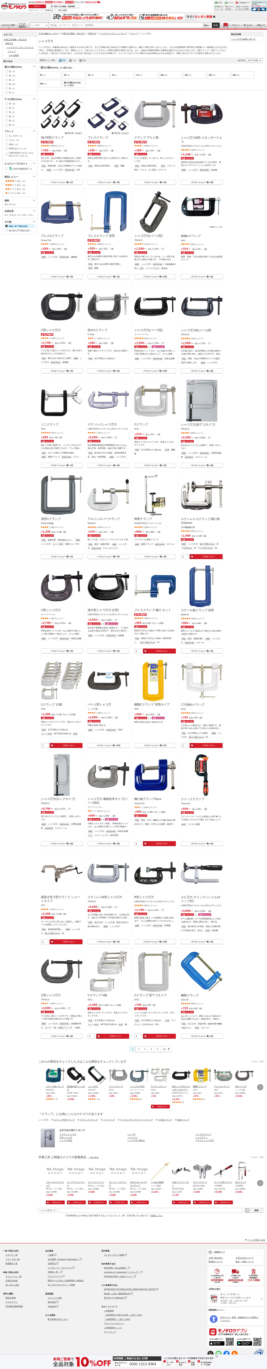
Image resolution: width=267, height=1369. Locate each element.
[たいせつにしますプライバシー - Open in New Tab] (258, 1354)
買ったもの (248, 25)
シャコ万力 (35, 25)
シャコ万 (131, 1134)
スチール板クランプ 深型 (197, 610)
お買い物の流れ (216, 1258)
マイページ (34, 10)
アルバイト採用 (55, 1298)
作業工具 (92, 33)
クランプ (134, 33)
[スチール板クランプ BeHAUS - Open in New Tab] (55, 1075)
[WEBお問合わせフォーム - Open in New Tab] (219, 6)
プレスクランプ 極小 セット (152, 610)
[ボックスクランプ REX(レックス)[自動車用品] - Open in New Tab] (97, 1171)
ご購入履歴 (62, 10)
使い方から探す (13, 1285)
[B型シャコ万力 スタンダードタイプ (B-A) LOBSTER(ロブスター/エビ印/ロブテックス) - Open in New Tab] (181, 1075)
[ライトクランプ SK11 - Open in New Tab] (118, 1075)
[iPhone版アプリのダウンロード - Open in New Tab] (221, 1342)
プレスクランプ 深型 (101, 235)
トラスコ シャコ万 (67, 1134)
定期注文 (49, 10)
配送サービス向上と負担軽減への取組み (66, 1280)
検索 (216, 25)
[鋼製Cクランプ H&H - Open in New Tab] (202, 1075)
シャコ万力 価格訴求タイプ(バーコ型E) (107, 800)
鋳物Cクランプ (191, 236)
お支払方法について (245, 1258)
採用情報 (49, 1293)
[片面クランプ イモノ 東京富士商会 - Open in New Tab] (181, 1171)
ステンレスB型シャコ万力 (105, 897)
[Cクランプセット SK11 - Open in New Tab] (160, 1075)
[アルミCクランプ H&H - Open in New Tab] (223, 1075)
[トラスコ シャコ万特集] (47, 1146)
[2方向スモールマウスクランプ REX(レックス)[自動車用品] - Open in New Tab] (139, 1171)
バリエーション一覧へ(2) (202, 843)
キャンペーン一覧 (14, 1276)
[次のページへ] (260, 1087)
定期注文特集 (12, 1281)
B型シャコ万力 (144, 897)
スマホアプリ (12, 1302)
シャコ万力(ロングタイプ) (58, 799)
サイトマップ (110, 1332)
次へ (165, 1049)
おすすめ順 (253, 60)
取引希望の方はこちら (58, 1319)
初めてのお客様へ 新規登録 (64, 6)
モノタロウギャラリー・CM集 (61, 1285)
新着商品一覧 (12, 1263)
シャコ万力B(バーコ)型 (196, 330)
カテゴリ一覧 (12, 1255)
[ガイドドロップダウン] (243, 8)
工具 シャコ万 (65, 1137)
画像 (64, 60)
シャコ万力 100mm (136, 1140)
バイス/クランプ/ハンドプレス (112, 33)
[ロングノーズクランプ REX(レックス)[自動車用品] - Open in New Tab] (118, 1171)
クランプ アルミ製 (146, 137)
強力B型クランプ (52, 137)
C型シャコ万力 (51, 330)
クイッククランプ (192, 799)
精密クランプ (143, 518)
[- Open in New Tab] (217, 1275)
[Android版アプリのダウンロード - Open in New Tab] (250, 1342)
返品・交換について (245, 1261)
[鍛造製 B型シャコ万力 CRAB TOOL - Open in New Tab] (76, 1075)
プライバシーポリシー (114, 1323)
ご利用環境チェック (113, 1328)
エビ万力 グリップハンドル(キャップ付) (201, 899)
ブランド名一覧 (13, 1259)
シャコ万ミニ (201, 1137)
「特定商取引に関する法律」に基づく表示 (123, 1315)
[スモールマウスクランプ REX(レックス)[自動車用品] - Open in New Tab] (55, 1171)
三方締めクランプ (192, 704)
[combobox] (126, 25)
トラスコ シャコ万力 (204, 1140)
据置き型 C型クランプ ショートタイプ (60, 899)
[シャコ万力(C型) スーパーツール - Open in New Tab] (139, 1075)
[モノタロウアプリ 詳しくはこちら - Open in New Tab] (235, 1332)
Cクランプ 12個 (51, 704)
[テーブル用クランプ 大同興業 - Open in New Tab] (223, 1171)
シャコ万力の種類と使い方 (243, 39)
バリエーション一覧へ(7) (62, 182)
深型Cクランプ (51, 518)
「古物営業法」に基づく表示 (117, 1319)
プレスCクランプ (52, 235)
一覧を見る (94, 1157)
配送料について (216, 1261)
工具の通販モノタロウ (48, 33)
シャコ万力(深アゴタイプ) (198, 424)
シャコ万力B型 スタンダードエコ (201, 139)
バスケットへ (209, 556)
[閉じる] (124, 57)
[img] (14, 6)
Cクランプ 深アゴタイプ (150, 995)
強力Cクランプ (97, 330)
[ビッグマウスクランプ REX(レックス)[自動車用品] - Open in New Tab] (76, 1171)
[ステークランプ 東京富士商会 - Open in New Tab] (202, 1171)
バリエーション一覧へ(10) (155, 276)
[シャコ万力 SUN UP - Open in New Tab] (97, 1075)
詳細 (205, 25)
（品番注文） (22, 25)
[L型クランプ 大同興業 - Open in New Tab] (244, 1171)
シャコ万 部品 (65, 1140)
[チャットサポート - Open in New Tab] (229, 6)
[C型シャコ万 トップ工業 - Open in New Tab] (244, 1075)
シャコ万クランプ (203, 1134)
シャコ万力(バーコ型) (148, 235)
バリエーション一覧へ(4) (155, 182)
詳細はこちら (157, 1215)
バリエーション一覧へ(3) (108, 276)
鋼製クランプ (190, 995)
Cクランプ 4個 (97, 995)
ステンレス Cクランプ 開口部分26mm (200, 520)
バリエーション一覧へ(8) (202, 182)
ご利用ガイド (219, 1252)
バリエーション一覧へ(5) (108, 182)
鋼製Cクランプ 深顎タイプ (152, 704)
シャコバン (132, 1137)
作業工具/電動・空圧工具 (73, 33)
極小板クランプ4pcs (147, 799)
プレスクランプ (98, 137)
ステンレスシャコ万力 (102, 424)
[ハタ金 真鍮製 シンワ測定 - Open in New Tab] (160, 1171)
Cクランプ (141, 424)
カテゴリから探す (8, 25)
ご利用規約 (109, 1311)
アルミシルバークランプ (104, 518)
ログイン (37, 6)
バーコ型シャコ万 (99, 704)
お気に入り (261, 25)
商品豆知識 (11, 1298)
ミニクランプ (50, 424)
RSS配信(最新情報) (14, 1306)
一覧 (74, 60)
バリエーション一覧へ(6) (202, 276)
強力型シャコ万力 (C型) (103, 610)
